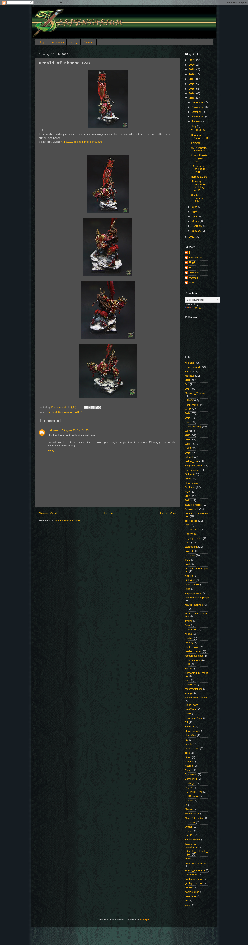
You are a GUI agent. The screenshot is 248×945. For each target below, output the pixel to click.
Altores (189, 765)
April (195, 216)
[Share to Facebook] (96, 407)
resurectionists (193, 660)
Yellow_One (191, 461)
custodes (190, 555)
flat (186, 739)
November (198, 107)
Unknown (53, 430)
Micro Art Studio (194, 818)
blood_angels (192, 731)
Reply (51, 450)
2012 (192, 236)
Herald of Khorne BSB (199, 136)
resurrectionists (193, 689)
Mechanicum (192, 813)
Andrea (189, 575)
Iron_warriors (192, 470)
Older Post (168, 513)
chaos (188, 634)
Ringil (191, 262)
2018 (192, 74)
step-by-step (192, 483)
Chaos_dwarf (192, 529)
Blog (41, 42)
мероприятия (193, 593)
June (195, 207)
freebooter (191, 874)
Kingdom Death (194, 465)
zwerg (188, 693)
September (198, 116)
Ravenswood (65, 412)
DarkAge (190, 783)
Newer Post (48, 513)
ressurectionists (194, 655)
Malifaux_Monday (195, 393)
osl (186, 900)
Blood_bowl (191, 705)
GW (187, 384)
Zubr (191, 282)
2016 (192, 83)
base (187, 542)
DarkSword (191, 709)
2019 (192, 69)
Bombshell (191, 778)
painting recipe (193, 504)
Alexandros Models (196, 697)
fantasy (189, 642)
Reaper (189, 831)
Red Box (190, 835)
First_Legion (192, 647)
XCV (187, 491)
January (197, 230)
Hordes (189, 800)
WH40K (189, 400)
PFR (187, 664)
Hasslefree (191, 629)
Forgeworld (191, 404)
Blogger (144, 919)
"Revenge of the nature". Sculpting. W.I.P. (199, 186)
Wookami (193, 277)
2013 (192, 98)
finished (52, 412)
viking (188, 905)
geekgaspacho (193, 879)
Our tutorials (57, 42)
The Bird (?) (198, 130)
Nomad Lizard (199, 176)
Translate (197, 307)
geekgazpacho (193, 883)
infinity (188, 744)
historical (190, 580)
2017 (192, 79)
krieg (187, 589)
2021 (192, 60)
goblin (188, 887)
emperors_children (195, 863)
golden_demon (193, 651)
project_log (191, 520)
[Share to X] (93, 407)
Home (108, 513)
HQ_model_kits (193, 791)
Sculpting (190, 487)
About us (88, 42)
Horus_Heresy (193, 426)
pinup (188, 757)
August (196, 121)
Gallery (73, 42)
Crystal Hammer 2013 (197, 198)
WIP (187, 431)
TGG (187, 559)
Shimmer (196, 142)
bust (187, 564)
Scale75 (189, 726)
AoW (187, 625)
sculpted (189, 761)
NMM (188, 448)
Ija (189, 252)
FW (187, 525)
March (196, 221)
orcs (187, 752)
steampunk (191, 546)
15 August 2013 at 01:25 (74, 430)
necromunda (192, 892)
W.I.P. (188, 409)
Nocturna (190, 822)
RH (186, 609)
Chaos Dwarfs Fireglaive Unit (199, 158)
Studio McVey (192, 839)
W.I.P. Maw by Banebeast (199, 149)
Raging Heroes (193, 538)
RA (186, 722)
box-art (189, 551)
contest (189, 638)
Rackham (190, 534)
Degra (188, 787)
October (197, 112)
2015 (192, 88)
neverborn (191, 896)
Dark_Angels (192, 584)
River (191, 267)
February (197, 226)
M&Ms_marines (194, 604)
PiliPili (188, 713)
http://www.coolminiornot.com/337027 (82, 141)
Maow (188, 809)
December (198, 102)
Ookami (189, 474)
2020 (192, 64)
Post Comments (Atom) (67, 520)
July (194, 126)
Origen (189, 826)
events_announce (195, 870)
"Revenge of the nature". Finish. (199, 169)
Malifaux (189, 375)
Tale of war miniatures (191, 845)
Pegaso (189, 668)
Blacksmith (191, 774)
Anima (188, 770)
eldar (188, 858)
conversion (191, 684)
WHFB (78, 412)
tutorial (189, 457)
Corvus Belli (191, 509)
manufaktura (192, 748)
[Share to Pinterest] (99, 407)
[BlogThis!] (89, 407)
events (188, 620)
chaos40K (190, 735)
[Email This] (86, 407)
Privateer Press (193, 718)
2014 (192, 93)
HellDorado (191, 796)
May (194, 211)
